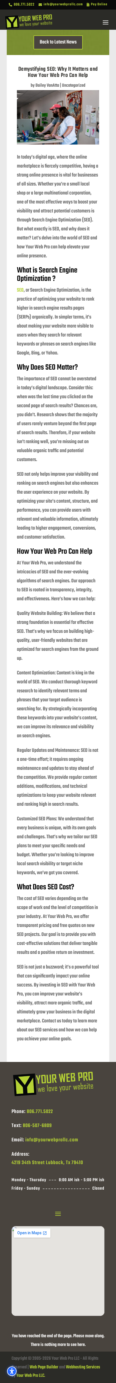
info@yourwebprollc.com (51, 1140)
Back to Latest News (58, 42)
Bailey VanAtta (47, 85)
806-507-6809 (37, 1126)
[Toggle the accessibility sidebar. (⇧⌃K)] (12, 1371)
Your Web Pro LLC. (30, 1375)
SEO (20, 290)
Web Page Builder (44, 1367)
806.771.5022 (40, 1112)
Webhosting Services (83, 1367)
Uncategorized (73, 85)
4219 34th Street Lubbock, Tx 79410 (47, 1163)
